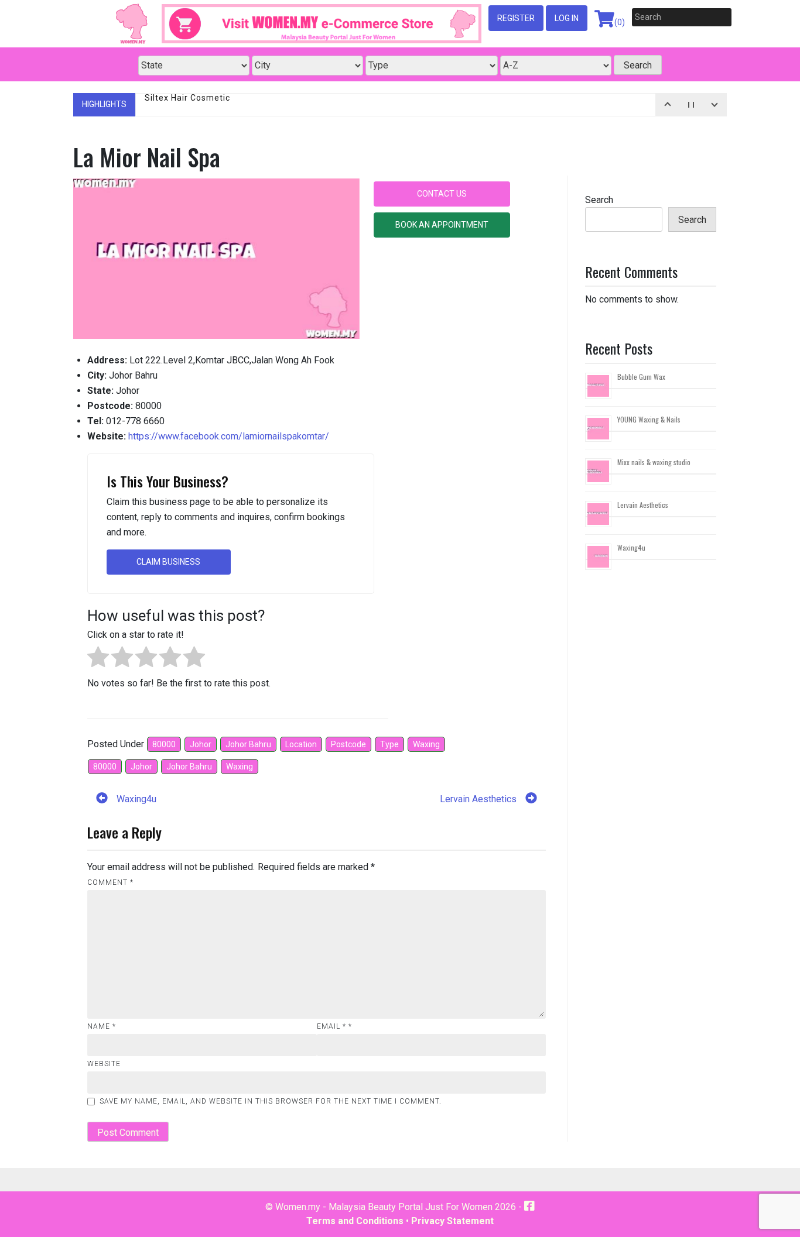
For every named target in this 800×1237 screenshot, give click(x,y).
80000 (164, 744)
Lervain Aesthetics (642, 505)
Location (301, 744)
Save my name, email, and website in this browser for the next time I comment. (271, 1101)
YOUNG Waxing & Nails (649, 419)
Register (516, 18)
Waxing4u (631, 547)
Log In (567, 18)
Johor (200, 744)
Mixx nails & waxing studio (653, 462)
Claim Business (168, 561)
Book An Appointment (441, 224)
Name (101, 1026)
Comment (110, 882)
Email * (334, 1026)
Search (599, 199)
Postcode (348, 744)
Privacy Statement (452, 1220)
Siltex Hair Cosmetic (187, 104)
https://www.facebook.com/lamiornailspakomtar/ (228, 436)
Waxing (426, 744)
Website (104, 1064)
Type (389, 744)
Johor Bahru (248, 744)
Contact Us (442, 193)
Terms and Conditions (355, 1220)
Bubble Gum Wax (641, 377)
